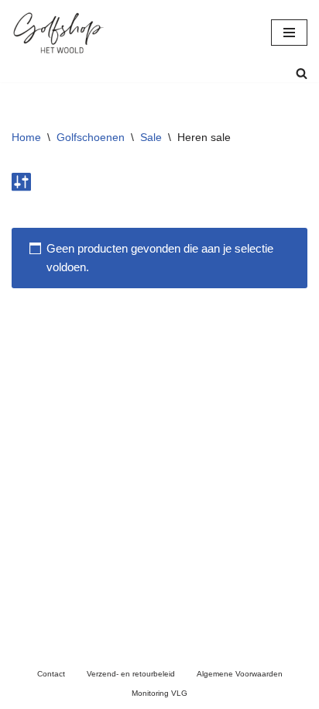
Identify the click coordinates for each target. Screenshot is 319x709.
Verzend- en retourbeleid (131, 673)
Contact (51, 673)
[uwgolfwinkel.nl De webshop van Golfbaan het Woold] (58, 32)
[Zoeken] (301, 73)
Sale (151, 137)
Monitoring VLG (159, 693)
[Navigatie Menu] (289, 32)
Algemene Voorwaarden (240, 673)
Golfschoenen (91, 137)
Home (26, 137)
